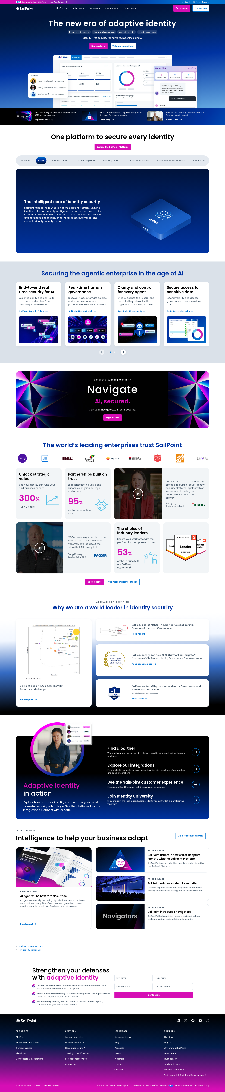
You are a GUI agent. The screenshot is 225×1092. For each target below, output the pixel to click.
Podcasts (119, 1048)
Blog (116, 1042)
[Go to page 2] (114, 352)
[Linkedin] (178, 1020)
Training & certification (77, 1053)
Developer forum (74, 1048)
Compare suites (24, 1048)
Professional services (76, 1058)
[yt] (200, 1020)
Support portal (72, 1037)
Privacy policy (123, 1085)
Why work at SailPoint (175, 1048)
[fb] (193, 1020)
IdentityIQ (21, 1053)
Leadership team (172, 1064)
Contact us (201, 8)
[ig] (207, 1020)
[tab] (24, 160)
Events (117, 1053)
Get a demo (182, 8)
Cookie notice (138, 1085)
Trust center (170, 1058)
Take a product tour (123, 46)
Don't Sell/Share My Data (157, 1085)
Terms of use (102, 1085)
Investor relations (173, 1069)
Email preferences (183, 1085)
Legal (112, 1085)
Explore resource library (190, 835)
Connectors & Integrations (29, 1058)
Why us (167, 1042)
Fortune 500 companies (29, 950)
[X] (185, 1020)
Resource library (122, 1037)
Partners (118, 1064)
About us (168, 1037)
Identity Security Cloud (27, 1042)
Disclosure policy (201, 1085)
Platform (20, 1037)
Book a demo (98, 46)
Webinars (119, 1058)
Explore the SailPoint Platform (112, 146)
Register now (59, 2)
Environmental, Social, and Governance (184, 1075)
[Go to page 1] (110, 352)
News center (170, 1053)
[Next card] (123, 352)
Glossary (118, 1069)
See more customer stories (122, 581)
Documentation (73, 1042)
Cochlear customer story (30, 946)
